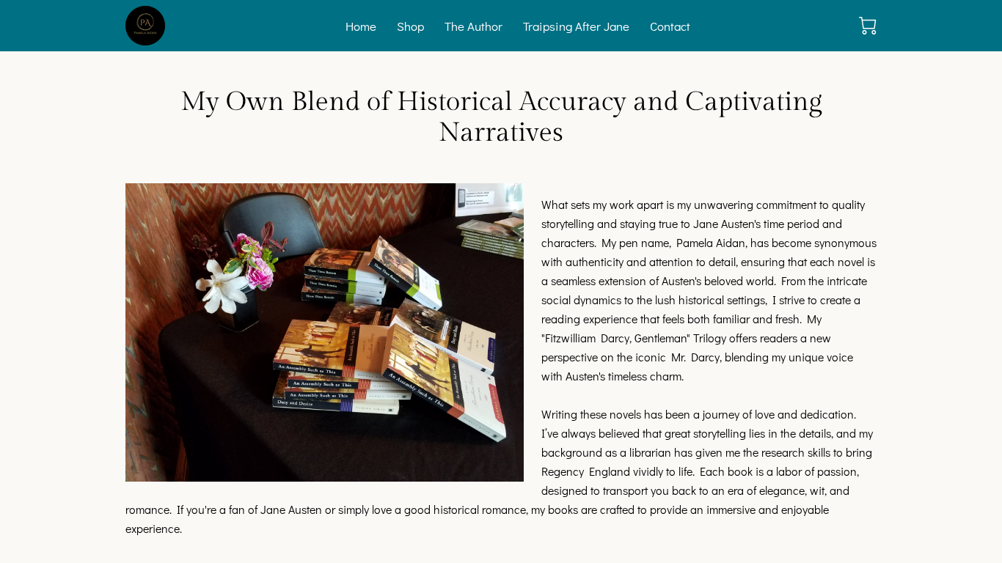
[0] (868, 25)
